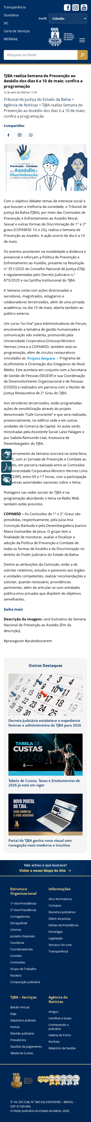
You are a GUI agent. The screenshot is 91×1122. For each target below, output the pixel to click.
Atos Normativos (60, 899)
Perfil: (43, 18)
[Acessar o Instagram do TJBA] (75, 7)
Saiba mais (13, 609)
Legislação (56, 938)
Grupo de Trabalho (23, 969)
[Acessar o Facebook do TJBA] (67, 7)
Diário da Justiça (59, 919)
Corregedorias (20, 917)
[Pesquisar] (82, 55)
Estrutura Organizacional (23, 891)
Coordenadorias (21, 949)
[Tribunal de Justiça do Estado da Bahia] (61, 36)
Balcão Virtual (19, 1007)
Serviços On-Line (60, 945)
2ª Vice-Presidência (23, 910)
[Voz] (6, 467)
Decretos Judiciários (62, 912)
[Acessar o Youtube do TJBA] (84, 7)
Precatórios (18, 1040)
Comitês (16, 956)
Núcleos (15, 975)
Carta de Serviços (17, 31)
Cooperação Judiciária (25, 982)
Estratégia (55, 932)
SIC (6, 23)
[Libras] (6, 454)
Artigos (53, 1012)
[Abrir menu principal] (82, 40)
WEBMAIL (11, 39)
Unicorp (15, 930)
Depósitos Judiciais (23, 1020)
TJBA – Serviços (23, 997)
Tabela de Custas (21, 1053)
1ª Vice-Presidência (23, 903)
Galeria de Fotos (60, 1035)
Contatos (55, 906)
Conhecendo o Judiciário (59, 1027)
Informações (59, 889)
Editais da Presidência (63, 925)
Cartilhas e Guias (60, 1018)
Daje (13, 1014)
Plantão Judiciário (22, 1033)
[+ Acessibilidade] (6, 479)
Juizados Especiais (22, 936)
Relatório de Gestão (62, 1048)
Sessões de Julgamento (26, 1047)
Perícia (14, 1027)
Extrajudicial (18, 923)
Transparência (15, 7)
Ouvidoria (11, 15)
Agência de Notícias (58, 999)
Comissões (17, 962)
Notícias (54, 1042)
